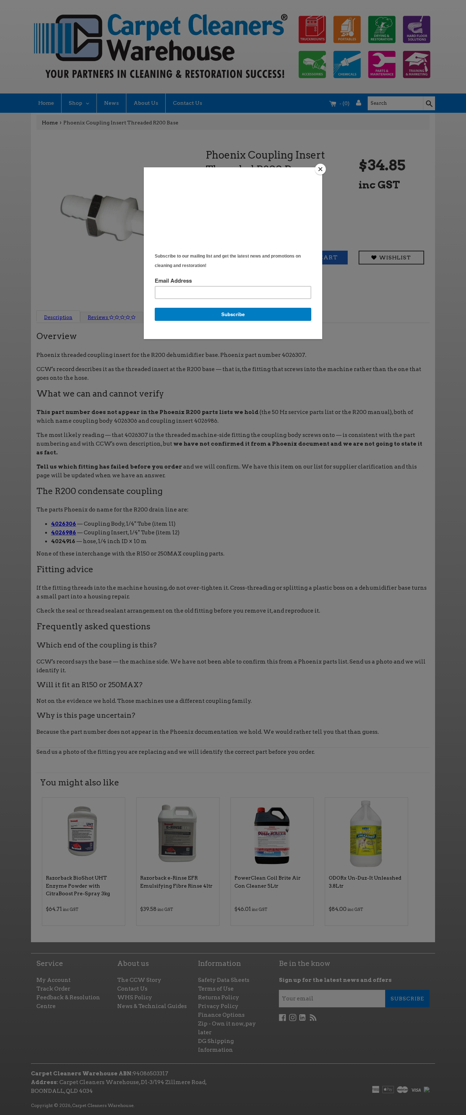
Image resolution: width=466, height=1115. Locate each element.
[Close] (320, 169)
